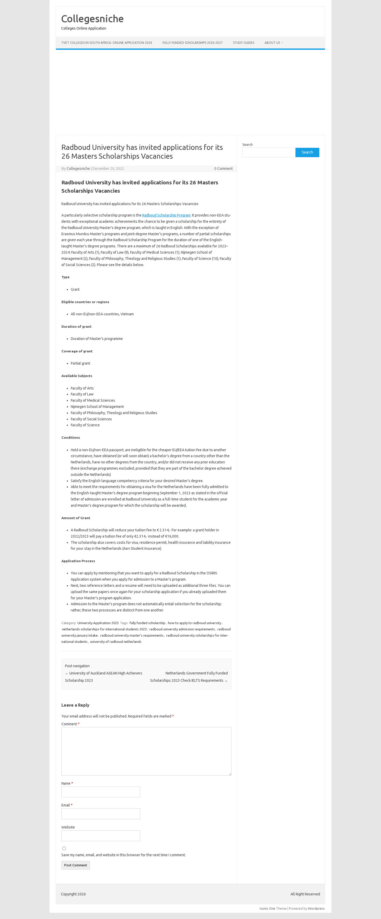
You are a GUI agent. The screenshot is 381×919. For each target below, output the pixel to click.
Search (247, 144)
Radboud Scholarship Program (166, 215)
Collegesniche (92, 18)
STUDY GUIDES (243, 42)
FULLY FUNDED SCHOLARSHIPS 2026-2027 (193, 42)
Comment (70, 724)
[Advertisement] (211, 92)
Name (67, 783)
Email (67, 805)
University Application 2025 (98, 623)
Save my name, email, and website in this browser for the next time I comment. (123, 855)
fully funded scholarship (147, 623)
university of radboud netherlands (116, 641)
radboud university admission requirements (182, 629)
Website (68, 827)
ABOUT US (272, 42)
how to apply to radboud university (194, 623)
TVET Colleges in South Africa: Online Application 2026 (106, 42)
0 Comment (223, 168)
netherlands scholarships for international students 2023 (104, 629)
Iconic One (267, 908)
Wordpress (316, 908)
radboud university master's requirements (132, 635)
